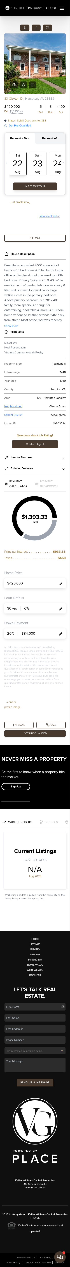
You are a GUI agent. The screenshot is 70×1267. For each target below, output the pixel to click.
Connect (35, 975)
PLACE (36, 1218)
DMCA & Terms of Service (38, 1262)
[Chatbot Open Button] (60, 1257)
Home (35, 939)
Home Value (35, 964)
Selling (35, 954)
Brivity (32, 1257)
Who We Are (35, 970)
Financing (35, 959)
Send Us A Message (35, 1082)
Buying (35, 949)
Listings (35, 944)
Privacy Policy (13, 1262)
